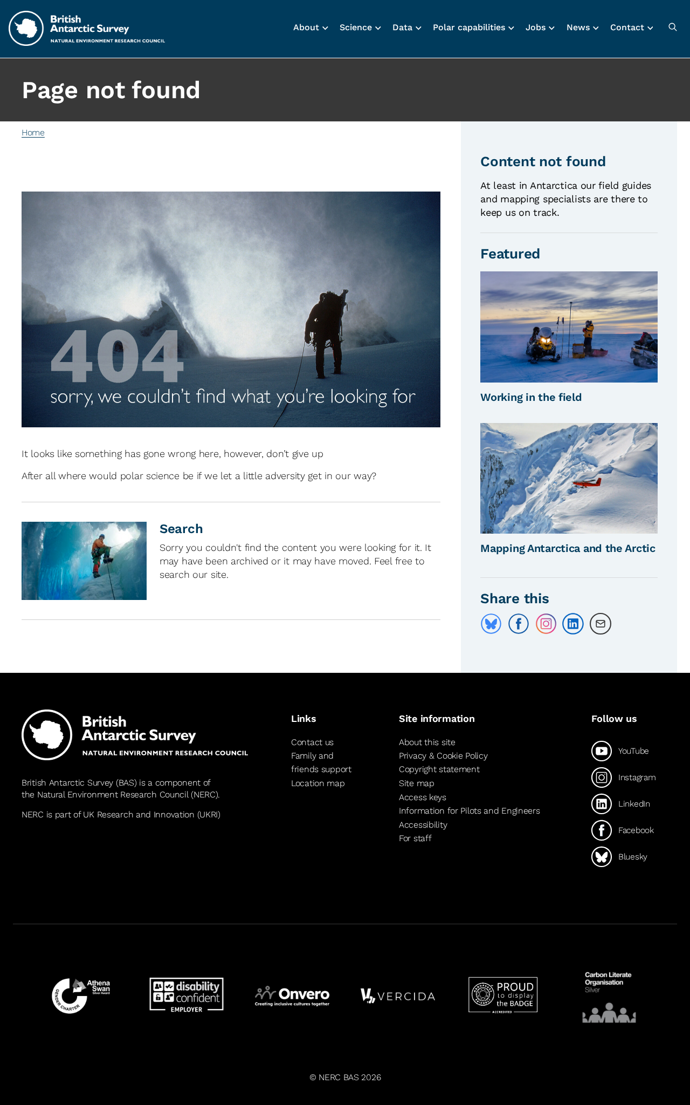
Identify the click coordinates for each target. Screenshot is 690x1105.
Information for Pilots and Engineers (469, 811)
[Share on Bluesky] (491, 624)
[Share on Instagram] (546, 624)
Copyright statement (439, 769)
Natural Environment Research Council (113, 794)
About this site (427, 742)
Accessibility (423, 825)
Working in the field (531, 397)
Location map (318, 783)
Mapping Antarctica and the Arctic (568, 548)
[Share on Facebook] (518, 624)
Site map (416, 783)
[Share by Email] (600, 624)
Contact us (312, 742)
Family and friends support (321, 763)
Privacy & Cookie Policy (443, 756)
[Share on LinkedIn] (573, 624)
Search (181, 528)
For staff (415, 838)
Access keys (422, 797)
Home (33, 132)
